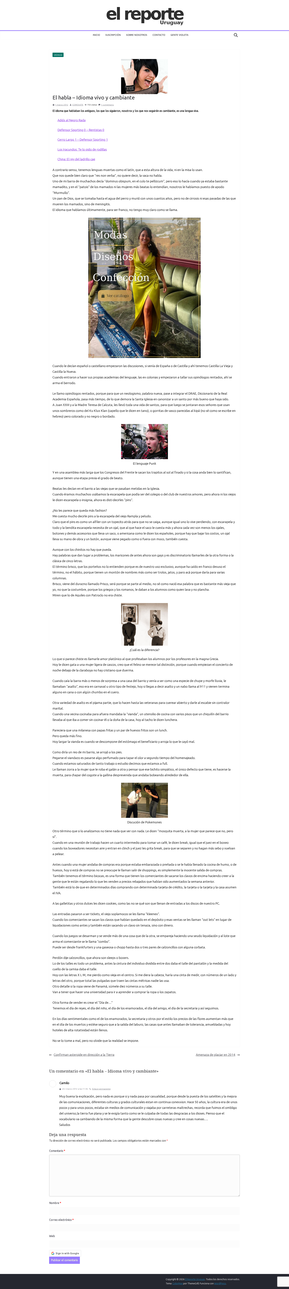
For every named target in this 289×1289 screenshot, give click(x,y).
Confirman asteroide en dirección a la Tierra (84, 1055)
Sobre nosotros (136, 34)
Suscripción (113, 34)
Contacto (159, 34)
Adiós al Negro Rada (72, 120)
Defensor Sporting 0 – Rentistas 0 (81, 130)
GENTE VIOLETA (179, 34)
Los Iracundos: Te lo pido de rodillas (82, 149)
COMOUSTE (77, 105)
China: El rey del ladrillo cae (76, 159)
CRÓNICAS (58, 55)
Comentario (57, 1150)
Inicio (96, 34)
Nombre (55, 1203)
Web (52, 1236)
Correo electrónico (61, 1219)
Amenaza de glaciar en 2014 (215, 1055)
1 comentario (107, 105)
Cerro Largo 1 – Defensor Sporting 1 (83, 140)
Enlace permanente (101, 1089)
